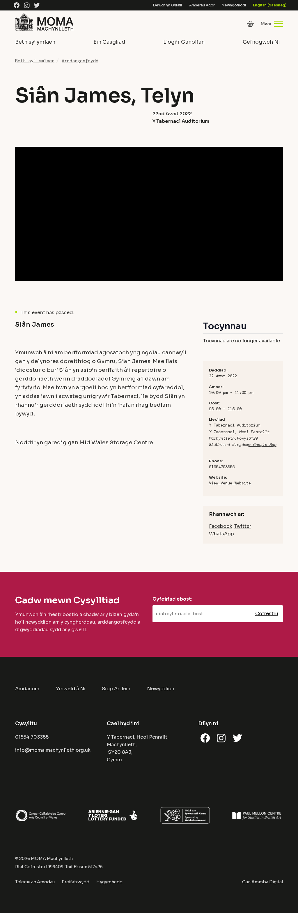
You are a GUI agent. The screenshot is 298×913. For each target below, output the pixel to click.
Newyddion (160, 689)
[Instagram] (27, 5)
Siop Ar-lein (116, 689)
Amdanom (27, 689)
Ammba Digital (267, 881)
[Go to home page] (44, 31)
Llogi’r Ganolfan (184, 42)
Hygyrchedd (109, 881)
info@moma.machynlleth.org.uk (53, 750)
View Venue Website (230, 483)
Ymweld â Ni (71, 689)
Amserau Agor (202, 5)
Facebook (220, 526)
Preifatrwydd (75, 881)
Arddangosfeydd (80, 61)
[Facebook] (16, 5)
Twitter (242, 526)
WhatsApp (221, 534)
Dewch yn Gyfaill (167, 5)
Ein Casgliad (109, 42)
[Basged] (250, 24)
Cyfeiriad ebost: (172, 599)
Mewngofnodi (234, 5)
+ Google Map (262, 444)
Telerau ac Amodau (35, 881)
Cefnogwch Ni (261, 42)
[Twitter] (37, 5)
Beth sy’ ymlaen (35, 42)
